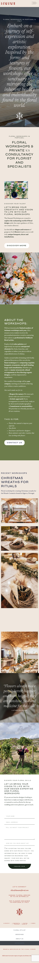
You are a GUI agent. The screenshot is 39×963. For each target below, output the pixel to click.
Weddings (19, 934)
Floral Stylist (20, 930)
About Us (19, 939)
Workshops (19, 943)
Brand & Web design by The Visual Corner (19, 949)
